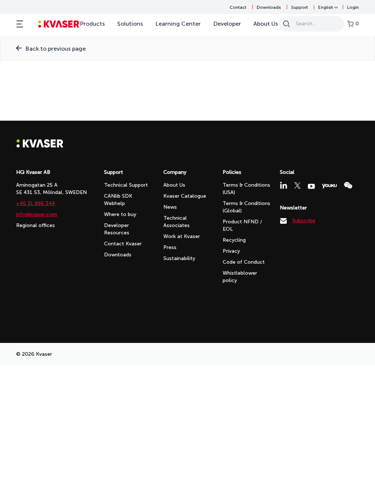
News (170, 207)
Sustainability (179, 258)
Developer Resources (116, 229)
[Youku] (329, 186)
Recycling (234, 240)
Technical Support (126, 185)
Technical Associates (176, 221)
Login (353, 7)
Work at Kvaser (181, 236)
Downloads (269, 7)
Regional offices (35, 225)
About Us (265, 23)
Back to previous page (55, 48)
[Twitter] (297, 185)
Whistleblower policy (240, 277)
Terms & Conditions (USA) (246, 188)
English (325, 7)
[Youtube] (311, 186)
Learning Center (178, 23)
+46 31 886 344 (35, 203)
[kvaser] (58, 24)
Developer (227, 23)
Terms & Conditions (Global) (246, 207)
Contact (238, 7)
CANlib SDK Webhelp (118, 199)
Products (92, 23)
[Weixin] (348, 185)
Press (170, 247)
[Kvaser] (40, 145)
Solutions (130, 23)
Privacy (231, 251)
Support (299, 7)
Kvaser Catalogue (184, 196)
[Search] (286, 23)
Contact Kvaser (123, 244)
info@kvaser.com (36, 214)
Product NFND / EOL (242, 225)
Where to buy (120, 214)
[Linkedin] (283, 185)
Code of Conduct (244, 262)
